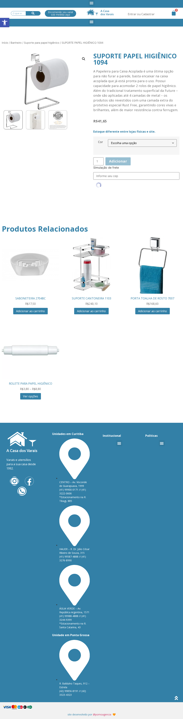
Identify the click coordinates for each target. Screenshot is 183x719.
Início (5, 42)
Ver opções (30, 396)
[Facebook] (29, 481)
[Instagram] (14, 481)
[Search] (33, 13)
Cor (100, 142)
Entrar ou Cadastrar (141, 14)
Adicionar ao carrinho (30, 311)
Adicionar (118, 161)
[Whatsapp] (22, 491)
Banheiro (16, 42)
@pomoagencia (102, 714)
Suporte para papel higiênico (41, 42)
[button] (92, 3)
